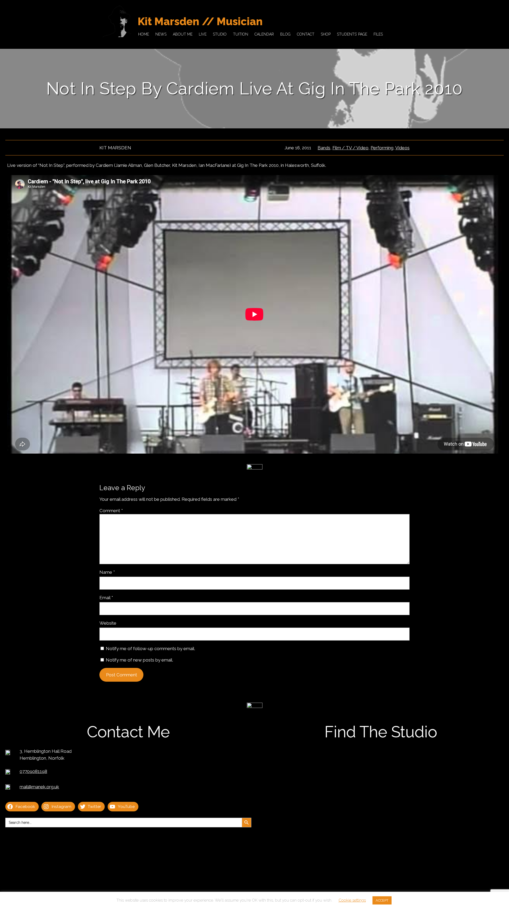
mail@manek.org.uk (39, 786)
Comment (111, 510)
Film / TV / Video (350, 147)
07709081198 (33, 771)
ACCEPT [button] (382, 900)
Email (106, 597)
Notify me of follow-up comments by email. (150, 648)
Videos (402, 147)
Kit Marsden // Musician (200, 21)
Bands (324, 147)
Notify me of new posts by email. (139, 660)
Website (107, 623)
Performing (382, 147)
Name (107, 572)
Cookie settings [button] (352, 900)
